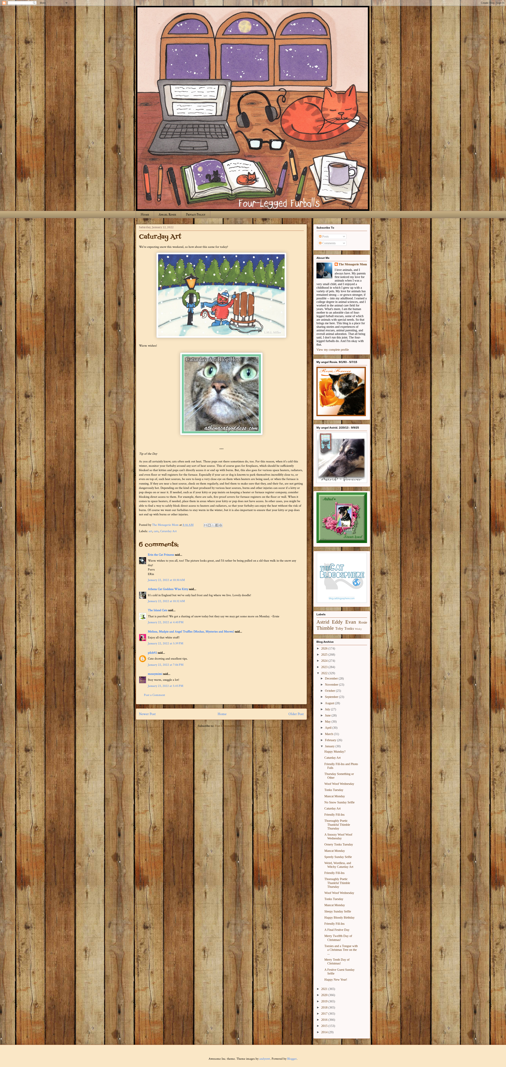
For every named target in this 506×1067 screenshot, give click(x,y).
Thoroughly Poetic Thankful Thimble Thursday (337, 824)
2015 (324, 1025)
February (331, 740)
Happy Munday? (335, 751)
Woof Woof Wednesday (339, 783)
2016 (324, 1019)
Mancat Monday (334, 796)
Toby (339, 628)
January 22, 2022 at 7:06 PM (165, 665)
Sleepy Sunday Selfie (337, 911)
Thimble (325, 628)
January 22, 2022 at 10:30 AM (166, 580)
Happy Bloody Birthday (339, 917)
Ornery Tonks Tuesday (338, 844)
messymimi (155, 674)
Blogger (292, 1059)
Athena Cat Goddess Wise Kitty (168, 589)
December (332, 678)
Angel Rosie (167, 214)
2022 (324, 673)
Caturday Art (168, 531)
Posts (325, 236)
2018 (324, 1007)
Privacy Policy (195, 214)
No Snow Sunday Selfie (339, 802)
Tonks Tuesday (333, 790)
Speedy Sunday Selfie (338, 857)
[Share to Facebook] (217, 525)
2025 (324, 654)
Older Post (296, 714)
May (328, 721)
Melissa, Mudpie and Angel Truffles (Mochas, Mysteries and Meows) (191, 632)
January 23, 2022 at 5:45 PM (165, 686)
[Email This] (206, 525)
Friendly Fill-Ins (334, 814)
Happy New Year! (335, 979)
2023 (324, 667)
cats (156, 531)
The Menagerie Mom (353, 264)
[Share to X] (213, 525)
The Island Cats (157, 610)
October (330, 690)
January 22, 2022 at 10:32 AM (166, 601)
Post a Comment (154, 695)
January (330, 746)
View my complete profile (332, 349)
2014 (324, 1032)
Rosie (363, 622)
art (150, 531)
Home (145, 214)
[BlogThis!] (209, 525)
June (328, 715)
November (332, 684)
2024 (324, 660)
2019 (324, 1001)
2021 (324, 989)
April (328, 727)
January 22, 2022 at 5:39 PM (165, 643)
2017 (324, 1013)
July (328, 709)
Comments (328, 243)
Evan (350, 622)
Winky (358, 629)
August (330, 703)
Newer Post (147, 714)
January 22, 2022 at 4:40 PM (165, 622)
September (332, 696)
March (329, 734)
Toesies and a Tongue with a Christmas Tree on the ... (341, 949)
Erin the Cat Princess (161, 555)
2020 (324, 995)
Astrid (322, 622)
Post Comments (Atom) (230, 726)
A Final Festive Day (336, 929)
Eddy (337, 622)
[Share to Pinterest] (221, 525)
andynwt (264, 1059)
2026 (324, 648)
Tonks (349, 628)
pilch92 (152, 653)
